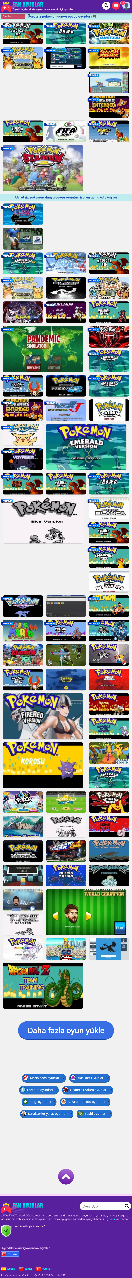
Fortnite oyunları (40, 1090)
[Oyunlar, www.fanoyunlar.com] (22, 6)
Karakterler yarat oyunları (48, 1113)
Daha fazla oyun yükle (66, 1030)
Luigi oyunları (40, 1101)
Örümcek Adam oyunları (89, 1090)
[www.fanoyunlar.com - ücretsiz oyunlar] (22, 1207)
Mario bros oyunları (45, 1078)
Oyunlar (110, 1219)
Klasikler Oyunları (90, 1078)
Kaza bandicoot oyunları (86, 1101)
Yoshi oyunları (96, 1113)
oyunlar (47, 1268)
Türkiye (12, 1254)
